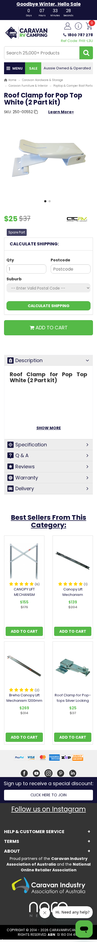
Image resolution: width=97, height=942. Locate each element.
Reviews (25, 466)
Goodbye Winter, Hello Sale (48, 4)
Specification (31, 444)
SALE (33, 68)
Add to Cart (24, 631)
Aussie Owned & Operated (67, 68)
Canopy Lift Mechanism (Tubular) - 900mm (72, 595)
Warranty (26, 477)
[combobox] (41, 52)
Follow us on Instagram (48, 809)
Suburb (14, 279)
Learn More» (61, 112)
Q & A (22, 455)
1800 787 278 (80, 35)
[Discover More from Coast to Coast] (77, 222)
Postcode (60, 260)
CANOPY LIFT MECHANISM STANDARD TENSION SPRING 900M (24, 597)
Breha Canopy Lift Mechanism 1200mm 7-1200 (24, 701)
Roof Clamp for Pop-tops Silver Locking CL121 (73, 701)
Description (29, 360)
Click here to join (48, 795)
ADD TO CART (51, 327)
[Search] (86, 52)
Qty (10, 260)
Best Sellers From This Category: (48, 521)
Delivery (24, 488)
